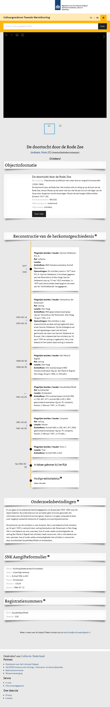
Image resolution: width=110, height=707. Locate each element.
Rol (35, 259)
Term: (8, 613)
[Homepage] (103, 18)
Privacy (9, 695)
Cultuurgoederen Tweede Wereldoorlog (26, 17)
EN (91, 17)
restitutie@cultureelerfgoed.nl (76, 632)
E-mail (8, 682)
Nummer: (10, 583)
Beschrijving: (38, 180)
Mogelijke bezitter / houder (46, 253)
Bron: (8, 576)
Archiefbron (39, 265)
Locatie (37, 262)
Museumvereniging (14, 673)
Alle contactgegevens (15, 685)
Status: (9, 572)
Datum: (9, 587)
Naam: (9, 568)
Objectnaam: (38, 207)
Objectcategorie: (39, 203)
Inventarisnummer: (40, 199)
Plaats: (9, 580)
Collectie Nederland (33, 656)
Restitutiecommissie (14, 670)
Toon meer (39, 214)
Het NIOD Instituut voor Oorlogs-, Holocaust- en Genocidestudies (34, 667)
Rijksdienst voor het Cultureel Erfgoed (22, 664)
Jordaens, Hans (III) (41, 152)
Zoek (102, 26)
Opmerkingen (40, 271)
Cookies (9, 698)
